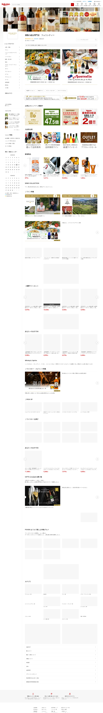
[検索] (72, 8)
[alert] (61, 49)
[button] (97, 5)
